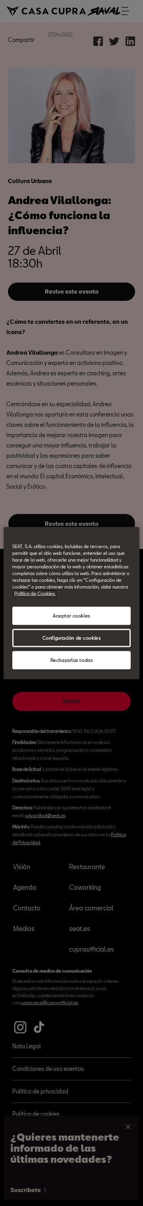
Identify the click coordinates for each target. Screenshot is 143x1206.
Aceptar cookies (71, 615)
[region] (71, 603)
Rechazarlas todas (71, 660)
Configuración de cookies (72, 637)
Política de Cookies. (35, 593)
